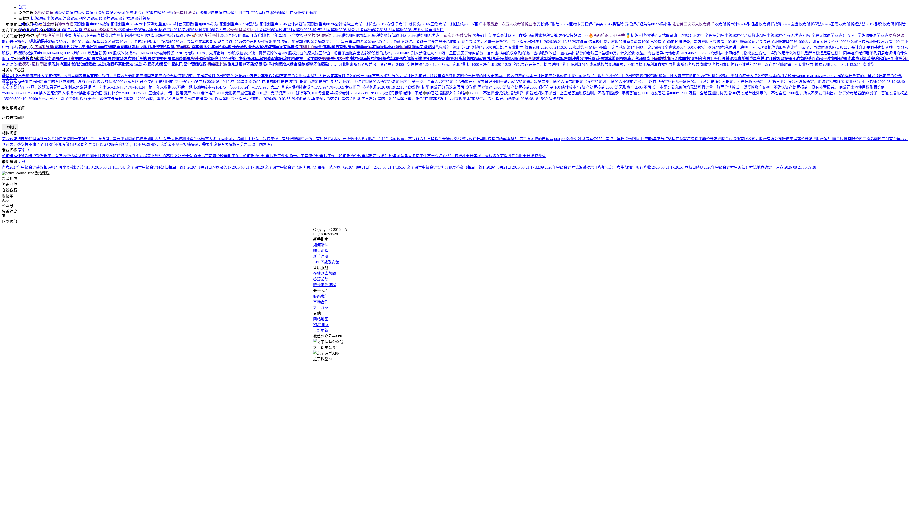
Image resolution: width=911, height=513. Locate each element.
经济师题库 (109, 18)
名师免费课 (43, 13)
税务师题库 (89, 18)
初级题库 (38, 18)
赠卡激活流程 (324, 285)
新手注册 (320, 256)
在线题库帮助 (324, 273)
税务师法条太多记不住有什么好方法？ (422, 156)
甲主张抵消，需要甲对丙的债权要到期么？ (126, 139)
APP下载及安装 (326, 262)
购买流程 (320, 251)
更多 (22, 150)
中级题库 (55, 18)
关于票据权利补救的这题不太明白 (192, 139)
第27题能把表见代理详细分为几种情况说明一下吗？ (46, 139)
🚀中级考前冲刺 (49, 35)
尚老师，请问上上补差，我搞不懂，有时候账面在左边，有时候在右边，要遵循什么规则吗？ (299, 139)
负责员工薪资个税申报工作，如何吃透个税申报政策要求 (241, 156)
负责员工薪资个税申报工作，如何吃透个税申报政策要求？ (339, 156)
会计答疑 (142, 18)
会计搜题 (127, 18)
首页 (24, 25)
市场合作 (320, 302)
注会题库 (71, 18)
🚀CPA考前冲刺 (206, 35)
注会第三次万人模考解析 (693, 24)
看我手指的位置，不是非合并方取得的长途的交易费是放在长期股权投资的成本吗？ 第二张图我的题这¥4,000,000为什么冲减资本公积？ (491, 139)
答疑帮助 (320, 279)
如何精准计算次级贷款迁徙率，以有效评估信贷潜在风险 (50, 156)
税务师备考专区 (241, 30)
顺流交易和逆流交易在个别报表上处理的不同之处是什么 (146, 156)
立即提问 (10, 127)
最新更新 (320, 330)
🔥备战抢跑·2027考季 (607, 35)
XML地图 (321, 325)
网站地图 (320, 319)
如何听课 (320, 245)
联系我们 (320, 296)
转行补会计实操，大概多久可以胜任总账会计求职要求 (500, 156)
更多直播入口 (432, 30)
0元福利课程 (185, 13)
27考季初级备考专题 (100, 30)
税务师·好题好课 (318, 35)
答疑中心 (39, 25)
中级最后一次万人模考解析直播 (510, 24)
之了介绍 (320, 308)
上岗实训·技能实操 (456, 35)
